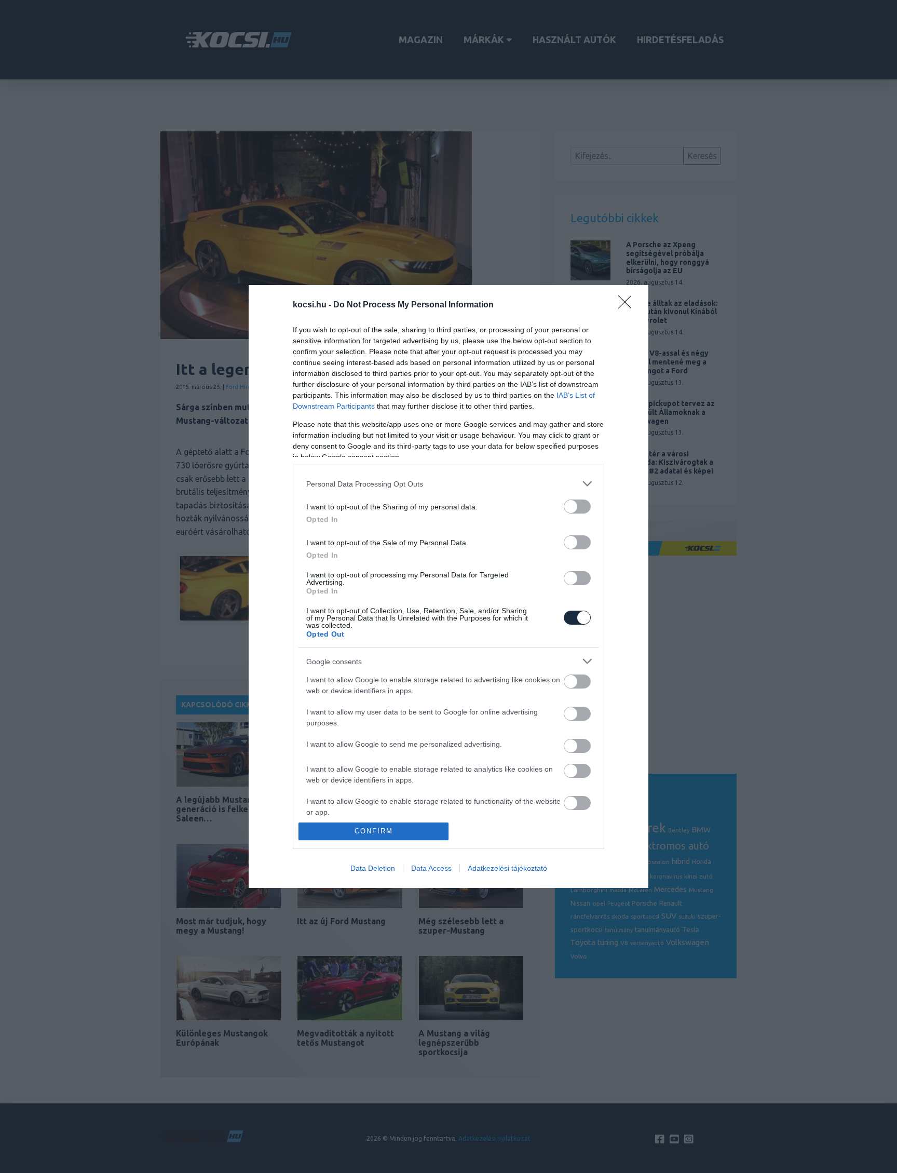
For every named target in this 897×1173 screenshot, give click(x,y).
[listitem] (448, 483)
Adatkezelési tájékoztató (507, 868)
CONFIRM (374, 831)
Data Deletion (372, 868)
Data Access (431, 868)
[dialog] (448, 586)
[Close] (628, 305)
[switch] (577, 507)
